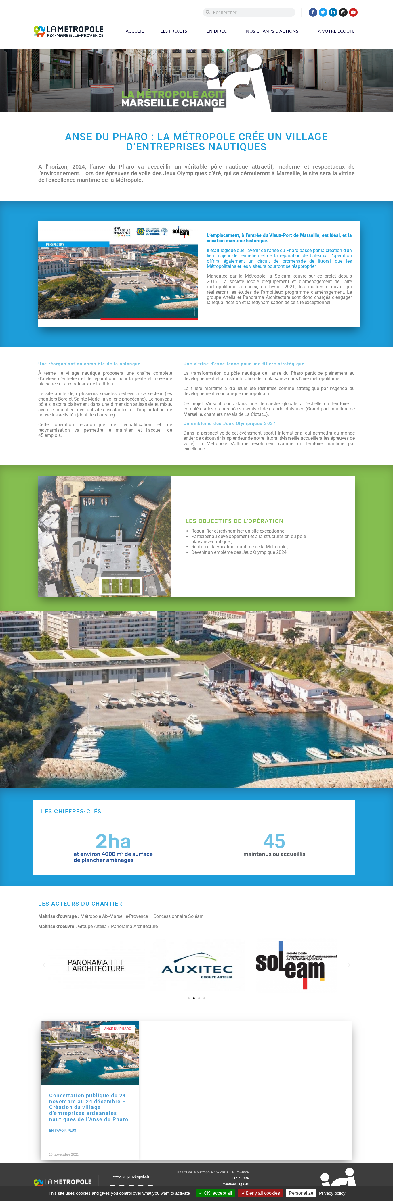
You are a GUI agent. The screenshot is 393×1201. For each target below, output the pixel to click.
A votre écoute (336, 31)
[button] (44, 965)
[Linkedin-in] (333, 12)
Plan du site (239, 1178)
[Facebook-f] (313, 12)
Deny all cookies (262, 1193)
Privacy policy (332, 1193)
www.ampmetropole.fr (131, 1176)
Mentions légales (235, 1184)
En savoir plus (62, 1131)
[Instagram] (343, 12)
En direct (218, 31)
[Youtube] (353, 12)
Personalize (301, 1193)
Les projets (174, 31)
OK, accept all (217, 1193)
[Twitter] (323, 12)
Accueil (135, 31)
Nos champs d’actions (272, 31)
